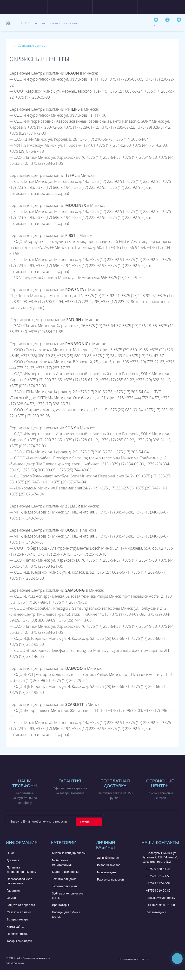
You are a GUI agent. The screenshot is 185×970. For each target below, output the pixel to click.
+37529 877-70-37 (158, 883)
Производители (17, 934)
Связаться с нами (19, 912)
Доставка (13, 860)
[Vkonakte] (168, 821)
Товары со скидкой (19, 941)
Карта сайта (15, 926)
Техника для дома (64, 879)
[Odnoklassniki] (175, 821)
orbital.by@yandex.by (160, 898)
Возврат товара (17, 919)
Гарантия (13, 890)
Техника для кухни (64, 886)
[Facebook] (152, 821)
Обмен (11, 898)
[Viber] (160, 921)
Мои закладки (106, 872)
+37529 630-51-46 (158, 869)
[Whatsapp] (144, 919)
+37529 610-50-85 (158, 890)
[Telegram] (152, 920)
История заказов (108, 865)
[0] (155, 24)
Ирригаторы (60, 905)
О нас (10, 853)
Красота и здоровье (65, 872)
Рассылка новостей (110, 879)
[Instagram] (160, 821)
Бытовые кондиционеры (69, 853)
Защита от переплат (21, 905)
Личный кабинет (108, 858)
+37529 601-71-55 (158, 876)
